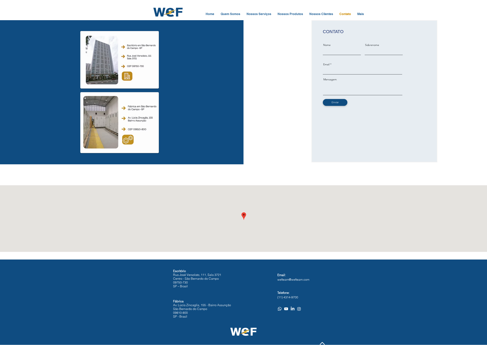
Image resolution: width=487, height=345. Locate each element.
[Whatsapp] (279, 309)
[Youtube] (286, 309)
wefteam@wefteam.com (293, 279)
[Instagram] (299, 309)
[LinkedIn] (292, 309)
